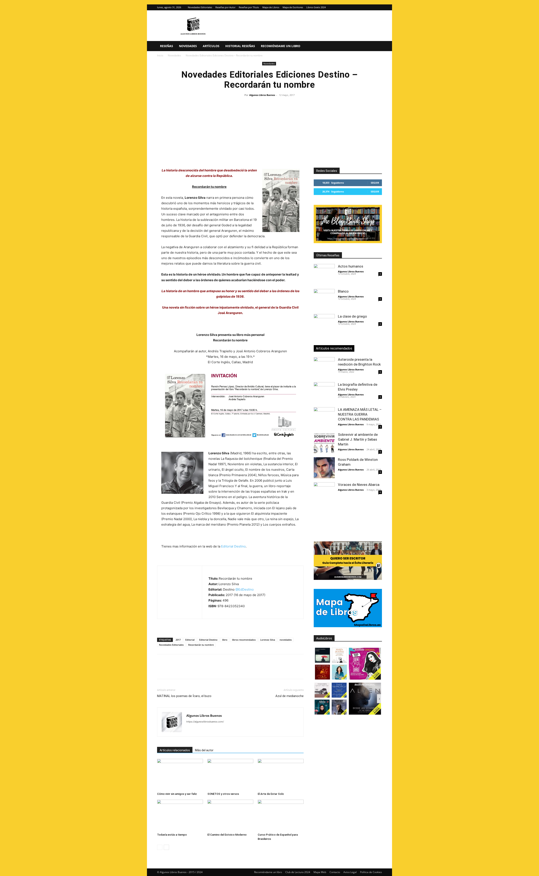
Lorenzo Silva (267, 639)
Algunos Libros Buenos (262, 95)
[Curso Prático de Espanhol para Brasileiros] (281, 815)
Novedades (188, 46)
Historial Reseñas (240, 46)
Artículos (211, 46)
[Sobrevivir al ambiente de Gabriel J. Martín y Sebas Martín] (324, 442)
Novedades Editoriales (200, 7)
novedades (286, 639)
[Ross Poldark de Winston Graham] (324, 467)
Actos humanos (350, 266)
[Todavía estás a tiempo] (180, 815)
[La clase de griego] (324, 324)
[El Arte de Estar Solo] (281, 774)
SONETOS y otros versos (223, 793)
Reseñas (166, 46)
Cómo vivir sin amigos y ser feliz (177, 793)
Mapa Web (320, 872)
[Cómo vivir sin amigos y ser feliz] (180, 774)
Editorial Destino (233, 546)
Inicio (160, 55)
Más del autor (204, 750)
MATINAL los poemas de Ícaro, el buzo (184, 696)
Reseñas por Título (249, 7)
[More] (229, 670)
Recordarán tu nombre (201, 644)
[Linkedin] (200, 670)
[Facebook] (161, 670)
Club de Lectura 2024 (297, 872)
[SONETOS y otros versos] (230, 774)
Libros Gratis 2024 (316, 7)
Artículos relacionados (175, 750)
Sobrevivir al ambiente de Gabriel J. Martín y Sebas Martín (358, 439)
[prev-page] (159, 847)
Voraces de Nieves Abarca (358, 484)
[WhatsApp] (190, 670)
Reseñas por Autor (225, 7)
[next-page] (166, 847)
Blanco (343, 291)
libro (224, 639)
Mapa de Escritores (293, 7)
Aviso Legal (350, 872)
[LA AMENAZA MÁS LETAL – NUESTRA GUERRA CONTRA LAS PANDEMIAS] (324, 417)
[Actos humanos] (324, 274)
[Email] (209, 670)
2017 (178, 639)
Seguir (375, 182)
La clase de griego (352, 316)
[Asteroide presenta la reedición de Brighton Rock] (324, 367)
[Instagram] (372, 7)
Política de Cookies (371, 872)
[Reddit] (220, 730)
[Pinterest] (180, 670)
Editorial (190, 639)
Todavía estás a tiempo (172, 834)
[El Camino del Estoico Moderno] (230, 815)
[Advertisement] (269, 129)
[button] (377, 46)
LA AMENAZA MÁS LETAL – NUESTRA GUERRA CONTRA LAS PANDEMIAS (360, 414)
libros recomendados (244, 639)
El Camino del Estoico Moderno (227, 834)
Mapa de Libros (270, 7)
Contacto (335, 872)
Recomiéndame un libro (280, 46)
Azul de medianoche (289, 696)
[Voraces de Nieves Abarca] (324, 492)
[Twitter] (379, 7)
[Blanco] (324, 299)
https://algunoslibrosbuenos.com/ (205, 721)
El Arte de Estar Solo (271, 793)
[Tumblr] (219, 670)
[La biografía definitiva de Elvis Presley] (324, 392)
